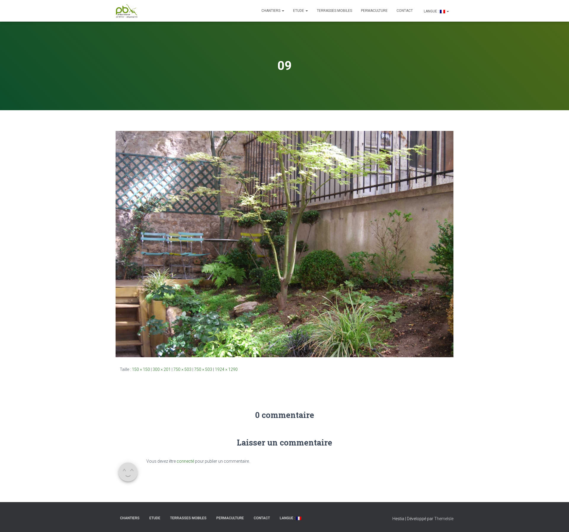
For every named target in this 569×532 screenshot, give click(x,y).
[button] (282, 11)
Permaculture (374, 11)
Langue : (431, 11)
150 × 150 (141, 369)
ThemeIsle (443, 518)
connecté (185, 461)
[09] (284, 243)
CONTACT (405, 11)
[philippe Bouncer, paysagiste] (126, 11)
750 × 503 (182, 369)
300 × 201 (162, 369)
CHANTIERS (271, 11)
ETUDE (299, 11)
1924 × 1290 (226, 369)
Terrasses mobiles (334, 11)
